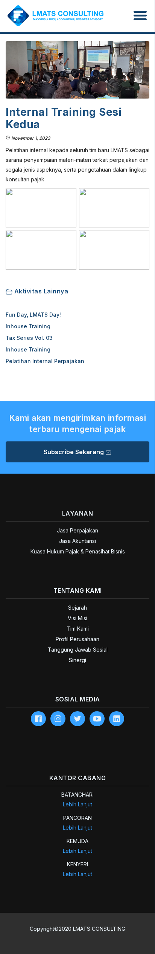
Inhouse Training (28, 326)
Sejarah (77, 607)
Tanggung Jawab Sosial (78, 649)
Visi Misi (77, 618)
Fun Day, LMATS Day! (33, 314)
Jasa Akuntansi (77, 541)
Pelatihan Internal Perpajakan (45, 361)
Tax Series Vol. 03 (29, 338)
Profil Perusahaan (77, 639)
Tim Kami (78, 628)
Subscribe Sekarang (74, 452)
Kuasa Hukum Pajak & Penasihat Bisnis (77, 551)
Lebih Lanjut (77, 804)
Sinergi (77, 660)
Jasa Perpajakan (77, 530)
